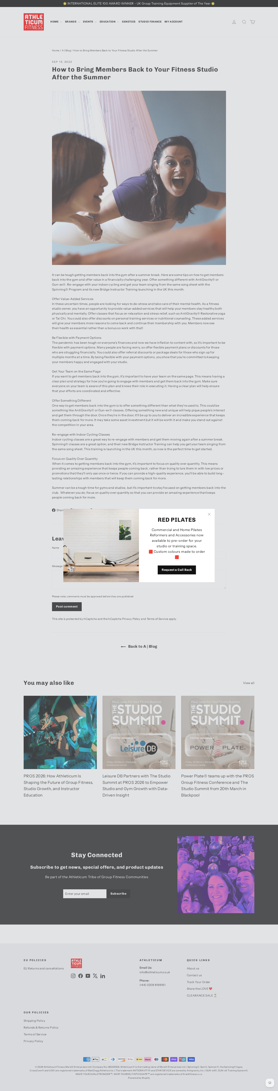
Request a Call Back (177, 570)
